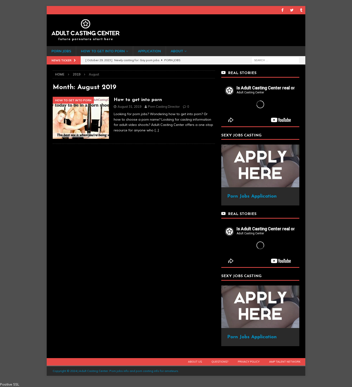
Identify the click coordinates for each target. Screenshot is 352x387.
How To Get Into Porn (103, 51)
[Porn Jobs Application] (260, 185)
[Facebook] (282, 10)
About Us (195, 361)
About (177, 51)
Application (149, 51)
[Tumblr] (301, 10)
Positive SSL (9, 384)
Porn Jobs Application (252, 196)
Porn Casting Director (164, 106)
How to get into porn (138, 99)
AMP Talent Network (285, 361)
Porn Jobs (61, 51)
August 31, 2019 (130, 106)
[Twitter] (292, 10)
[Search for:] (275, 60)
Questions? (219, 361)
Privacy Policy (249, 361)
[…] (156, 130)
